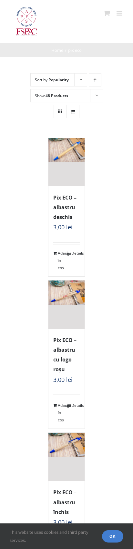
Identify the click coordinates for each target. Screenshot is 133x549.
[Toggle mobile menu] (120, 13)
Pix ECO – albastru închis (65, 502)
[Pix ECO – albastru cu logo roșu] (66, 304)
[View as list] (72, 111)
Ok (112, 536)
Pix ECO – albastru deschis (65, 207)
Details (75, 253)
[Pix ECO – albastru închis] (66, 457)
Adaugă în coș (62, 260)
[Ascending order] (95, 79)
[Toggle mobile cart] (107, 13)
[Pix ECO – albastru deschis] (66, 162)
